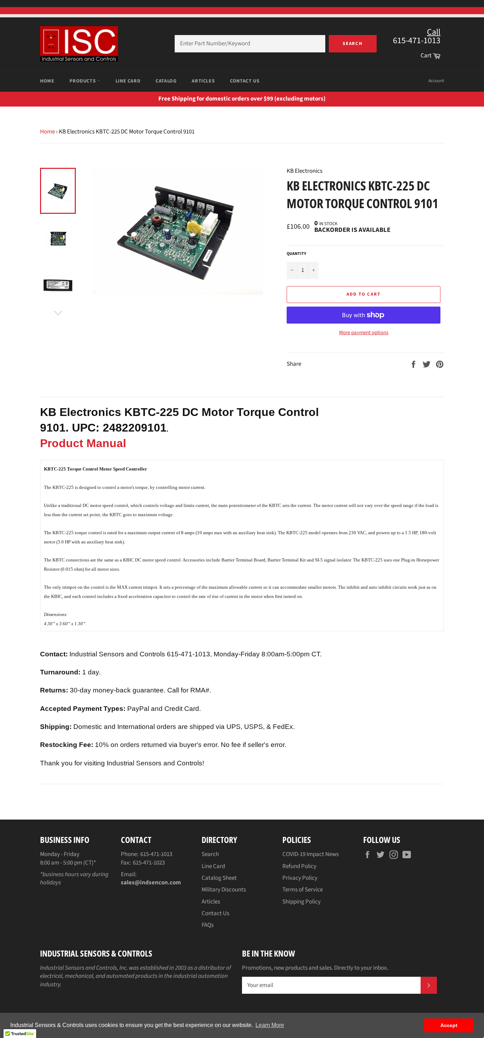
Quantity (296, 254)
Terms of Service (302, 889)
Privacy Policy (299, 878)
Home (47, 81)
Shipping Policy (301, 901)
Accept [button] (448, 1025)
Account (436, 81)
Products (83, 81)
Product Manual (83, 443)
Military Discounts (224, 889)
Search (353, 43)
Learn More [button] (269, 1025)
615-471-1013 (156, 854)
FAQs (208, 925)
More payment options (363, 332)
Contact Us (244, 81)
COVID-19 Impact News (310, 854)
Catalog (166, 81)
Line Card (128, 81)
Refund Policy (299, 866)
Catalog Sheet (219, 878)
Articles (203, 81)
